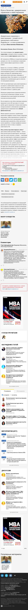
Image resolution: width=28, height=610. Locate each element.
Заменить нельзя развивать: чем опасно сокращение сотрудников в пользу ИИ (15, 410)
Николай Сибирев (10, 495)
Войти (3, 289)
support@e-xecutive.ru (10, 589)
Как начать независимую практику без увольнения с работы (16, 422)
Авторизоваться (6, 170)
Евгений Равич (9, 368)
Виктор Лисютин (10, 413)
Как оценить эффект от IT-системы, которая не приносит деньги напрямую (16, 417)
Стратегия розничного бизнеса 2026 (16, 452)
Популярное (7, 391)
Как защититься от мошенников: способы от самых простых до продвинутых (14, 376)
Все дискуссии (14, 512)
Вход (24, 2)
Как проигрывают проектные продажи (16, 398)
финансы (7, 191)
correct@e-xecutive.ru (9, 212)
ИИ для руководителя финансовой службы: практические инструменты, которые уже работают (16, 460)
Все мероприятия (14, 465)
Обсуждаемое (21, 391)
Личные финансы (5, 231)
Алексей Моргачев (10, 399)
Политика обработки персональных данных (10, 583)
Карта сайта (3, 590)
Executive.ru (24, 579)
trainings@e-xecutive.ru (15, 586)
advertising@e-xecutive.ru (10, 587)
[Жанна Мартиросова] (4, 337)
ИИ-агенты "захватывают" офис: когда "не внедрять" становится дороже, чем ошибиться (14, 492)
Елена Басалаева (10, 484)
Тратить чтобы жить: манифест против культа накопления (14, 348)
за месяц (14, 395)
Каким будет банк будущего (13, 357)
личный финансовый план (7, 196)
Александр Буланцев (7, 246)
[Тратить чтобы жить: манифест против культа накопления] (6, 559)
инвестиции (24, 191)
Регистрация (26, 2)
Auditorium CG (10, 450)
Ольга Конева (9, 424)
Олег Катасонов (10, 504)
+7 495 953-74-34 (15, 592)
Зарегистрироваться (18, 170)
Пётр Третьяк (9, 418)
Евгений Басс (9, 358)
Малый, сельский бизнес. (12, 473)
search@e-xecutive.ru (13, 585)
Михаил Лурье (9, 378)
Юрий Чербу (8, 350)
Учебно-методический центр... (13, 440)
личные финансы (15, 191)
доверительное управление (7, 193)
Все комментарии (14, 386)
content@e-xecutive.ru (9, 588)
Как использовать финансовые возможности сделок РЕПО (14, 366)
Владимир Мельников (20, 245)
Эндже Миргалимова (11, 406)
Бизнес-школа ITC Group (12, 434)
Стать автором (17, 2)
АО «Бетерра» (9, 457)
